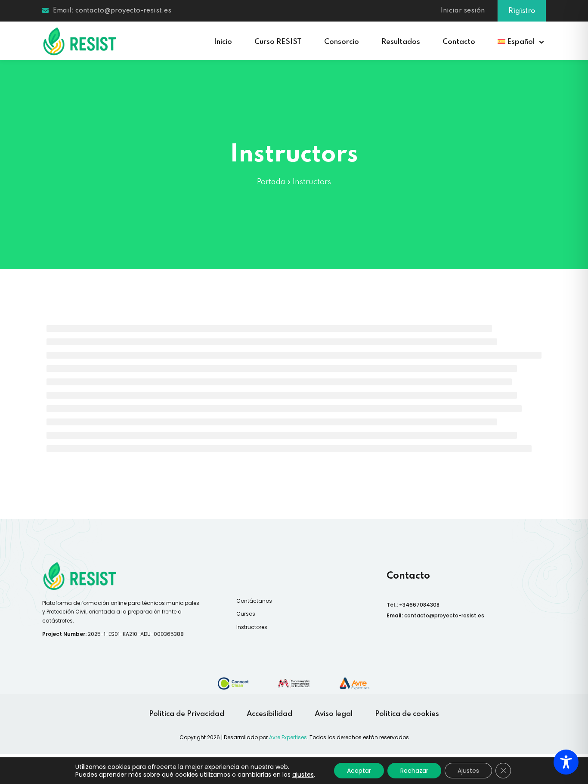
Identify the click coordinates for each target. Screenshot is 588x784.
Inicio (223, 42)
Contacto (459, 42)
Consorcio (341, 42)
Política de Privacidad (186, 714)
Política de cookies (407, 714)
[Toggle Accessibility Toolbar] (566, 762)
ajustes (303, 774)
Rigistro (521, 11)
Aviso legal (334, 714)
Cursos (245, 613)
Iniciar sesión (463, 10)
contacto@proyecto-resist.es (444, 615)
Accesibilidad (269, 714)
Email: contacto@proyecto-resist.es (112, 10)
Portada (271, 182)
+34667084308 (419, 604)
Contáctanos (254, 600)
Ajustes (468, 770)
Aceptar (359, 770)
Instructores (251, 627)
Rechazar (414, 770)
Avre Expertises (288, 737)
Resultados (400, 42)
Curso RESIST (278, 42)
